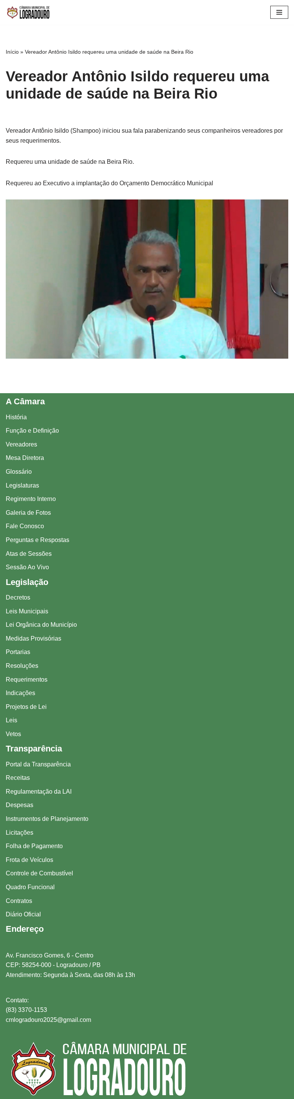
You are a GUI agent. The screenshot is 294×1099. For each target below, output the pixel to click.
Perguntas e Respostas (37, 540)
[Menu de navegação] (279, 12)
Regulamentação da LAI (39, 791)
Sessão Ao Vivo (27, 567)
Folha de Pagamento (34, 846)
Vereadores (21, 444)
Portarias (18, 652)
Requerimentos (26, 679)
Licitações (19, 832)
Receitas (18, 777)
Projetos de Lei (26, 707)
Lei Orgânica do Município (41, 624)
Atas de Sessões (29, 553)
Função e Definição (32, 430)
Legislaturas (22, 485)
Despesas (19, 805)
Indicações (20, 693)
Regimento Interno (31, 499)
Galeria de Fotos (28, 512)
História (16, 417)
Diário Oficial (23, 914)
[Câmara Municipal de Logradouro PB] (29, 12)
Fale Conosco (25, 526)
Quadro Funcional (30, 887)
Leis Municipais (27, 611)
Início (12, 52)
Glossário (19, 471)
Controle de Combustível (39, 873)
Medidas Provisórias (33, 638)
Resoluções (22, 665)
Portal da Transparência (38, 764)
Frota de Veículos (29, 860)
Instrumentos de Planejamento (47, 819)
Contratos (19, 901)
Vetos (13, 734)
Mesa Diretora (25, 458)
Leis (11, 720)
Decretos (18, 597)
